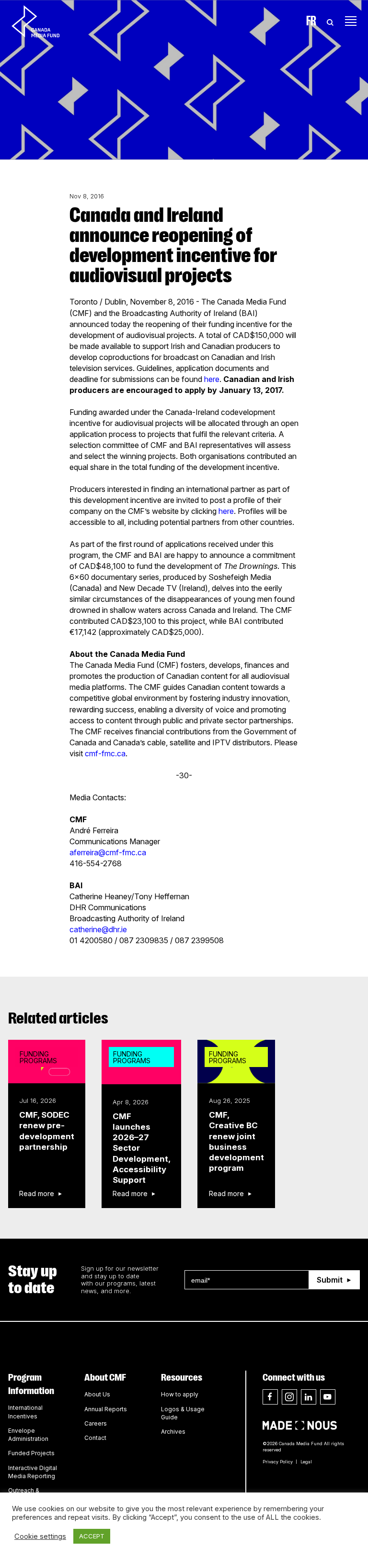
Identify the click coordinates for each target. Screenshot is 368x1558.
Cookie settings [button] (40, 1536)
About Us (97, 1394)
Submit (330, 1280)
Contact (95, 1437)
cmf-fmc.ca (105, 753)
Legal (306, 1461)
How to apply (179, 1394)
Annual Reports (105, 1409)
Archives (173, 1431)
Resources (181, 1377)
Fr (311, 21)
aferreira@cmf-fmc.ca (107, 852)
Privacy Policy (278, 1461)
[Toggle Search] (330, 21)
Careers (95, 1423)
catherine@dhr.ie (98, 929)
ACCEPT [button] (91, 1536)
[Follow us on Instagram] (289, 1397)
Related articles (58, 1018)
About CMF (105, 1377)
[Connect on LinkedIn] (308, 1397)
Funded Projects (31, 1453)
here (211, 379)
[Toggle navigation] (350, 21)
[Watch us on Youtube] (327, 1397)
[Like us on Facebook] (270, 1397)
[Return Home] (44, 21)
